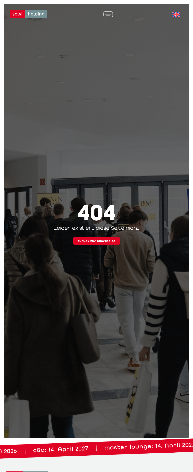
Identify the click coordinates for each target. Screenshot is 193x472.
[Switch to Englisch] (176, 14)
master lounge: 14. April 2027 (78, 449)
